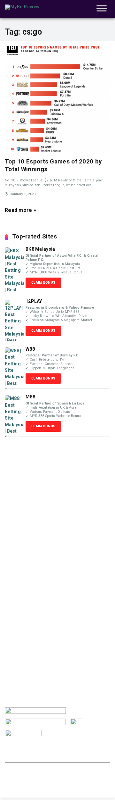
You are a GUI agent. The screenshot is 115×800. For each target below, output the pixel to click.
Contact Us (21, 753)
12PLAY (34, 301)
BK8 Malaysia (40, 249)
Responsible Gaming (55, 747)
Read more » (20, 210)
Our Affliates (56, 753)
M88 (30, 396)
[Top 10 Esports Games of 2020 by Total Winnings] (57, 99)
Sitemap (88, 753)
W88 (30, 349)
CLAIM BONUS (43, 282)
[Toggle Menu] (101, 8)
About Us (14, 747)
